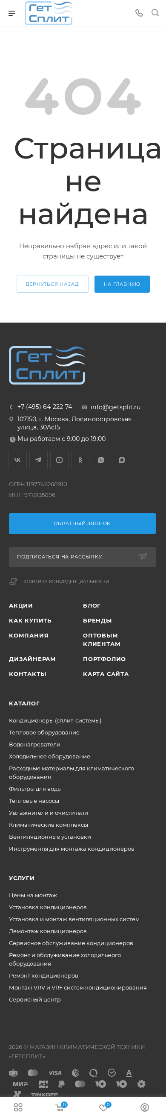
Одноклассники (80, 460)
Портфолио (104, 658)
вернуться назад (52, 284)
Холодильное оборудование (49, 756)
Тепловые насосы (34, 800)
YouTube (59, 460)
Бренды (97, 620)
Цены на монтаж (33, 895)
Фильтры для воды (35, 788)
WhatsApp (101, 460)
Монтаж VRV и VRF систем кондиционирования (78, 987)
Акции (21, 605)
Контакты (27, 673)
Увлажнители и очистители (48, 812)
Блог (92, 605)
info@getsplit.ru (115, 407)
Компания (29, 635)
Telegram (38, 460)
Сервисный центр (35, 999)
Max (122, 460)
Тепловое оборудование (44, 732)
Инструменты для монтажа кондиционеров (72, 848)
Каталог (24, 703)
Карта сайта (106, 673)
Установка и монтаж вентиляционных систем (74, 919)
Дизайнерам (32, 658)
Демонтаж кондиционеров (48, 931)
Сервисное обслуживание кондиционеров (71, 943)
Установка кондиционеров (48, 907)
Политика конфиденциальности (65, 581)
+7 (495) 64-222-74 (44, 407)
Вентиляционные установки (50, 836)
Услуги (22, 878)
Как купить (30, 620)
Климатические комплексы (48, 824)
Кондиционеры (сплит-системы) (55, 720)
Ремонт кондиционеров (43, 975)
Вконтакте (18, 460)
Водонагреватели (34, 744)
